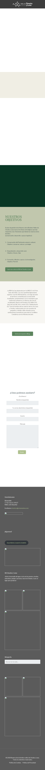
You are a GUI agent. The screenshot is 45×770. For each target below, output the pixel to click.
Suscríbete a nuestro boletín (16, 543)
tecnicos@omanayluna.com (20, 508)
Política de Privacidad (29, 763)
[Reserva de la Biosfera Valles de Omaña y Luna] (22, 4)
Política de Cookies (15, 763)
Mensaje (22, 424)
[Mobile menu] (42, 4)
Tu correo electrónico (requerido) (22, 408)
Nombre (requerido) (22, 400)
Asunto (22, 416)
